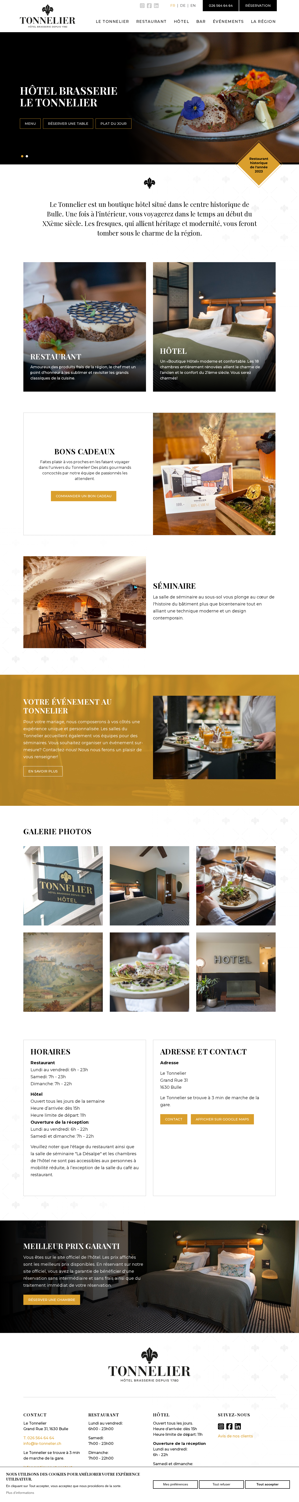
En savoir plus (43, 771)
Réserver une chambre (51, 1300)
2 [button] (27, 156)
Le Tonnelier (112, 21)
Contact (173, 1119)
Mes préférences (175, 1484)
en (193, 5)
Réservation (258, 5)
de (182, 5)
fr (172, 5)
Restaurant (151, 21)
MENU (30, 124)
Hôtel (181, 21)
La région (263, 21)
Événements (228, 21)
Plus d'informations (20, 1493)
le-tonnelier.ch (47, 16)
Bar (201, 21)
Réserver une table (68, 124)
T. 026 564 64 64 (38, 1438)
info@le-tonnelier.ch (42, 1443)
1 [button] (22, 156)
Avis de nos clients (235, 1436)
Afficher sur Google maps (222, 1119)
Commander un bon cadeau (83, 496)
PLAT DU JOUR (113, 124)
